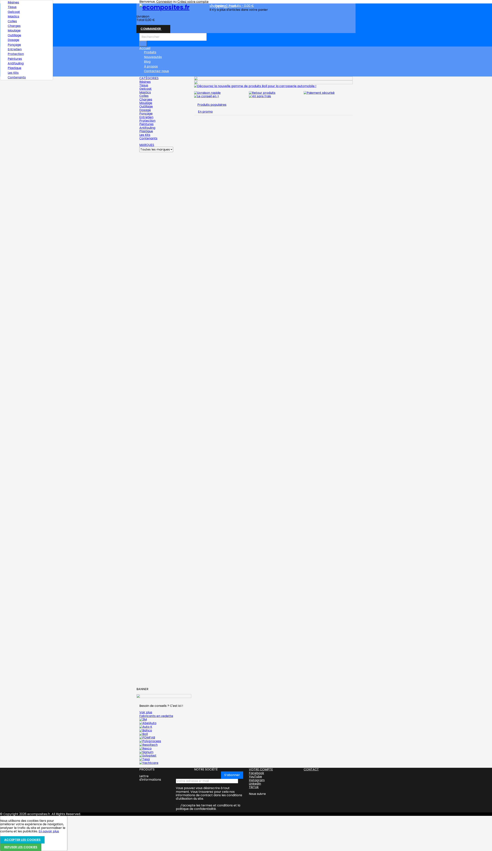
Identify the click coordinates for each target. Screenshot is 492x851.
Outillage (14, 35)
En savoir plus (49, 831)
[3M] (143, 719)
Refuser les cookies (20, 847)
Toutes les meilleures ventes (161, 680)
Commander (153, 29)
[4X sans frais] (260, 96)
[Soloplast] (147, 755)
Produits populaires (211, 104)
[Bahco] (145, 730)
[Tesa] (144, 759)
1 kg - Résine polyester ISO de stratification (160, 599)
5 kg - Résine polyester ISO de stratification (160, 404)
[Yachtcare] (148, 763)
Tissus (12, 7)
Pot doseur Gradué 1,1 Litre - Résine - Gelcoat (160, 514)
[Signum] (146, 752)
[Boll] (143, 734)
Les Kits (13, 73)
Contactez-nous (156, 71)
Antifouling (16, 63)
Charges (14, 26)
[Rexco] (145, 748)
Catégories (149, 78)
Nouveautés (153, 57)
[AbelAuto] (147, 723)
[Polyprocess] (150, 741)
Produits (150, 52)
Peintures (15, 59)
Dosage (13, 40)
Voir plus (145, 712)
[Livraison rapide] (207, 92)
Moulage (14, 30)
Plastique (14, 68)
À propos (151, 66)
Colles (12, 21)
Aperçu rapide (152, 381)
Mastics (13, 16)
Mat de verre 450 (151, 331)
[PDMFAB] (147, 737)
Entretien (15, 49)
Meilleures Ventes (154, 153)
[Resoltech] (148, 745)
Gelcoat (14, 12)
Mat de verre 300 (151, 182)
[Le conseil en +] (206, 96)
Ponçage (14, 44)
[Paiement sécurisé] (319, 92)
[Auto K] (145, 727)
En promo (205, 111)
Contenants (17, 77)
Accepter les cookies (22, 840)
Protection (16, 54)
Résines (13, 2)
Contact (311, 769)
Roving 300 (147, 267)
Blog (147, 61)
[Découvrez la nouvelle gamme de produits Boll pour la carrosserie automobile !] (255, 86)
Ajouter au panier (158, 224)
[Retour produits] (262, 92)
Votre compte (261, 769)
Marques (146, 145)
